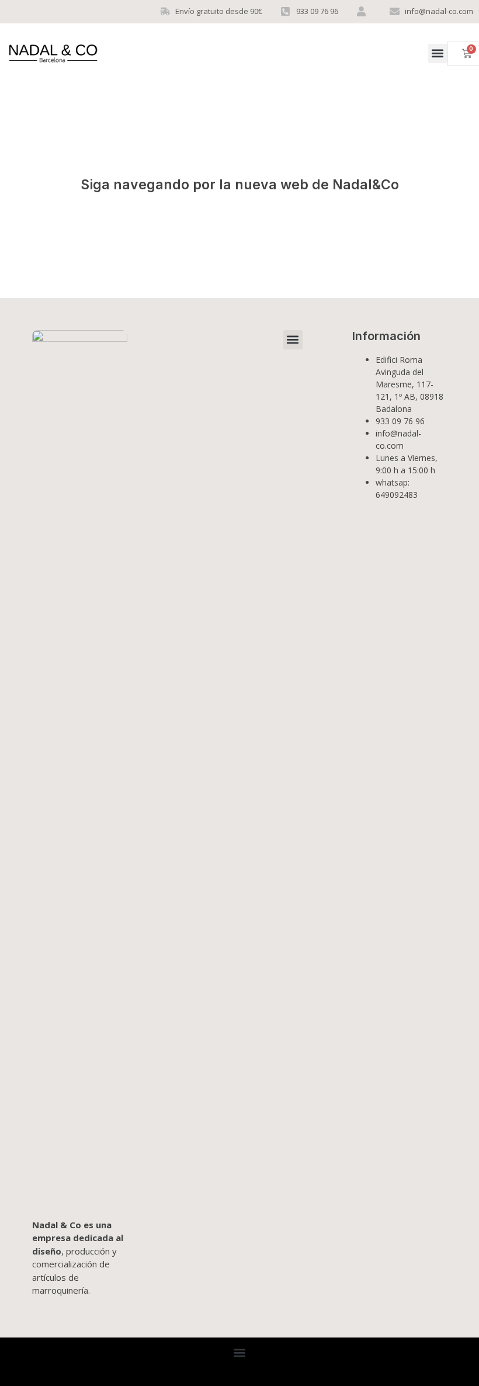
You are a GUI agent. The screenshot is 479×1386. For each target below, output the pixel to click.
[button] (437, 53)
